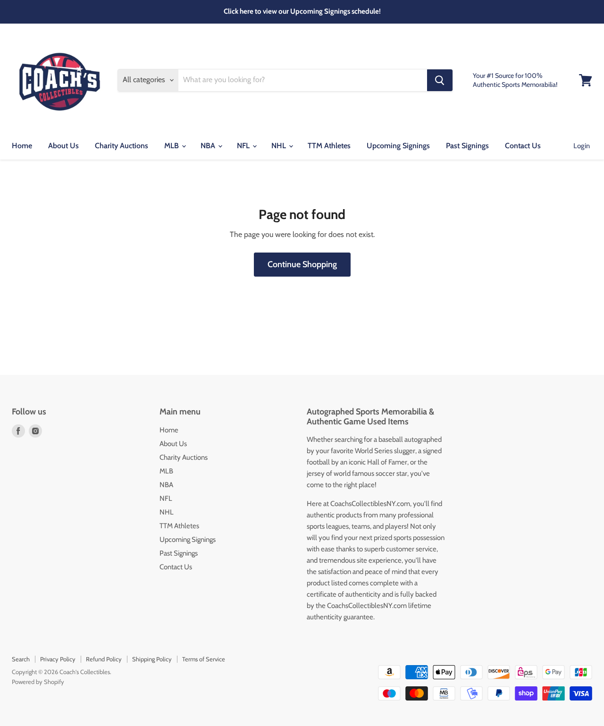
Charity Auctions (121, 145)
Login (581, 146)
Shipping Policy (152, 659)
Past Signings (467, 145)
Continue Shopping (302, 264)
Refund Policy (104, 659)
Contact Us (523, 145)
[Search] (440, 80)
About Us (63, 145)
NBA (209, 145)
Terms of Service (203, 659)
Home (22, 145)
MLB (172, 145)
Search (21, 659)
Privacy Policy (58, 659)
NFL (244, 145)
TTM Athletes (329, 145)
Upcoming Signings (398, 145)
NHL (279, 145)
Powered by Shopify (38, 681)
